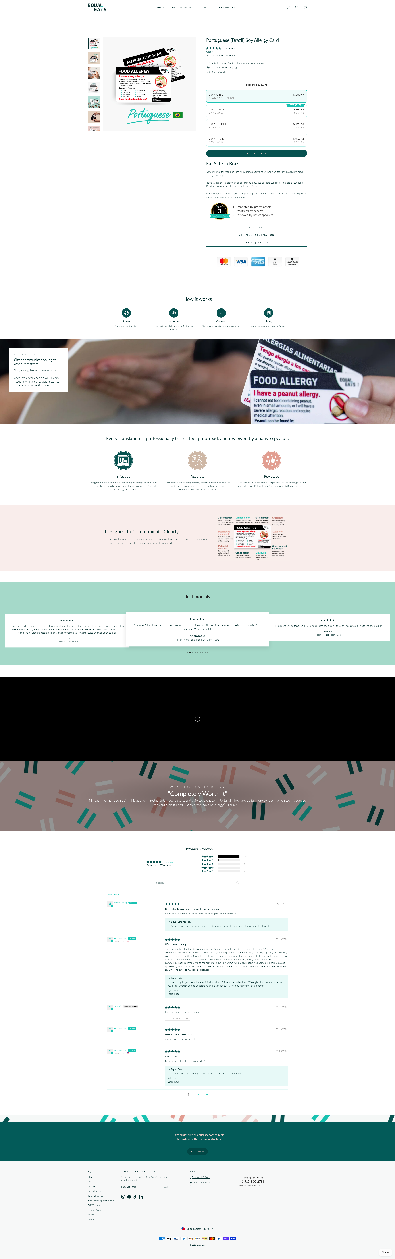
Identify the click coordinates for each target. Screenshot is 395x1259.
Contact (92, 1219)
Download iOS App (201, 1177)
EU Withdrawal (95, 1205)
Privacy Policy (94, 1210)
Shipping (210, 55)
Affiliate (91, 1186)
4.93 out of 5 (169, 861)
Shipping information (256, 235)
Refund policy (94, 1191)
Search (91, 1172)
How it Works (183, 7)
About (207, 7)
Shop (161, 7)
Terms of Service (95, 1196)
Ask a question (256, 242)
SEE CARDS (197, 1151)
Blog (90, 1177)
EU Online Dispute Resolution (102, 1200)
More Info (256, 227)
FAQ (90, 1181)
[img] (172, 904)
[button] (214, 48)
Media (91, 1214)
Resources (227, 7)
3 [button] (198, 1094)
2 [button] (193, 1094)
